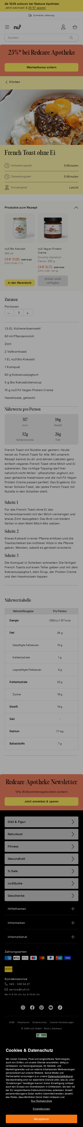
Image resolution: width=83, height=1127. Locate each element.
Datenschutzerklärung (60, 1076)
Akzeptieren (41, 1119)
